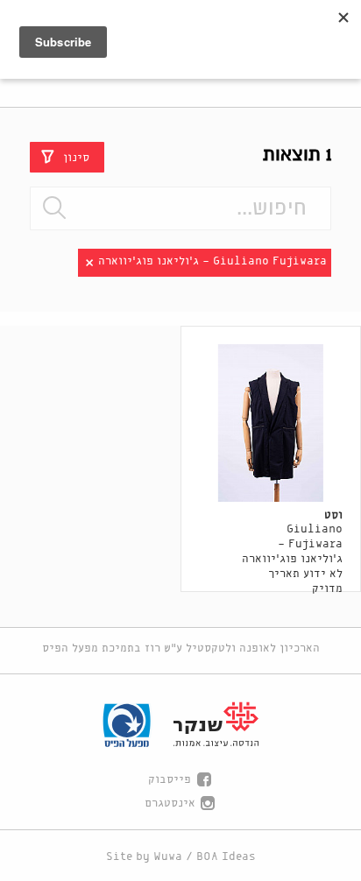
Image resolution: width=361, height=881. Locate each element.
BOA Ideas (226, 857)
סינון (76, 157)
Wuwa (167, 857)
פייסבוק (169, 780)
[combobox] (180, 208)
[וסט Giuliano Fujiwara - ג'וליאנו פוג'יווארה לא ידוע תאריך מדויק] (271, 423)
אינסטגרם (170, 803)
